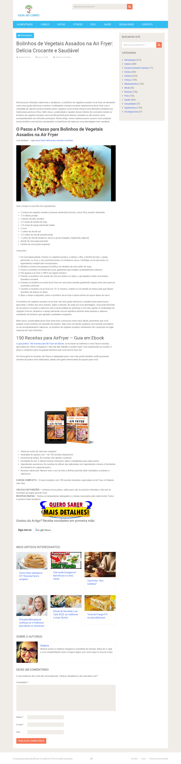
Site (18, 732)
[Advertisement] (66, 80)
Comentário (22, 682)
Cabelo (45, 24)
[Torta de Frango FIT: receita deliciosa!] (100, 603)
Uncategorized (131, 111)
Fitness (77, 24)
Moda (127, 88)
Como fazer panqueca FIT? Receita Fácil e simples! (30, 576)
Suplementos (130, 108)
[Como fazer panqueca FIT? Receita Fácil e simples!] (31, 560)
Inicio (143, 759)
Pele (93, 24)
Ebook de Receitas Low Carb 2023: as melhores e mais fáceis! (65, 614)
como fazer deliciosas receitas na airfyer (54, 140)
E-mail (20, 724)
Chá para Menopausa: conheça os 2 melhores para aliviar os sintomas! (31, 622)
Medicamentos (131, 84)
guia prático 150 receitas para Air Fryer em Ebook (41, 343)
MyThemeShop (66, 759)
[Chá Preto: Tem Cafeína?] (100, 564)
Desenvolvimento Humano (136, 68)
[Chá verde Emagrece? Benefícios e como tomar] (66, 560)
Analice (44, 645)
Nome (19, 717)
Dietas (61, 24)
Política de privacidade (158, 759)
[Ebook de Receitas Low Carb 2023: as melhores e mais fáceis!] (66, 601)
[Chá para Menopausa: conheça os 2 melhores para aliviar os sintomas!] (31, 605)
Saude (107, 24)
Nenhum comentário (63, 57)
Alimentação (25, 24)
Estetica (128, 76)
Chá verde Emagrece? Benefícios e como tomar (64, 575)
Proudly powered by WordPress (26, 759)
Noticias (128, 92)
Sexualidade (126, 24)
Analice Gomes (24, 57)
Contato (147, 24)
